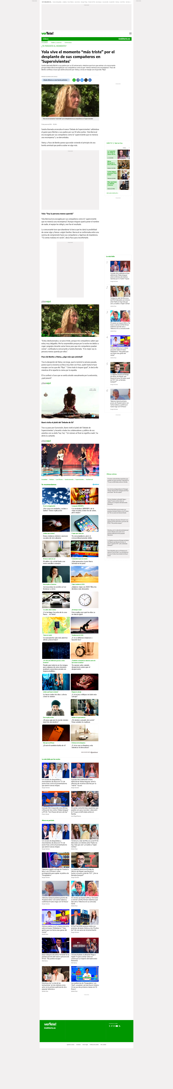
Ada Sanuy (45, 961)
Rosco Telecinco (71, 2)
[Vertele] (50, 1024)
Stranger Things (84, 2)
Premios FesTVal (91, 2)
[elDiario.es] (50, 1028)
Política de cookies (94, 1044)
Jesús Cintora (77, 2)
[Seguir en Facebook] (111, 1026)
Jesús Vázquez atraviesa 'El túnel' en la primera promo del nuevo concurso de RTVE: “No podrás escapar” (55, 957)
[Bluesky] (82, 80)
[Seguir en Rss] (119, 1026)
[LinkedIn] (90, 80)
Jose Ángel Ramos (76, 816)
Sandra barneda (69, 479)
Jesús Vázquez (99, 2)
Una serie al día (105, 2)
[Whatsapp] (74, 80)
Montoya (117, 2)
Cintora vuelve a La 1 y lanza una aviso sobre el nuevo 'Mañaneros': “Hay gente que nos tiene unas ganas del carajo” (55, 929)
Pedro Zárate (45, 814)
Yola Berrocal (89, 479)
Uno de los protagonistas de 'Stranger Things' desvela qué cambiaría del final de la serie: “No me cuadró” (117, 490)
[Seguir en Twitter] (109, 1026)
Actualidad (44, 42)
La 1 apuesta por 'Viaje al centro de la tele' (111, 152)
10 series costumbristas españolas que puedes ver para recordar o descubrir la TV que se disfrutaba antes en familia (84, 811)
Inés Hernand (128, 2)
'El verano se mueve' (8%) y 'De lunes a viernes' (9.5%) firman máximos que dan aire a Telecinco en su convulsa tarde (84, 901)
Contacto (78, 1044)
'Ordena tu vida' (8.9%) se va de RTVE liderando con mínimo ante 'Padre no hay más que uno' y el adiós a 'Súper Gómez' (85, 844)
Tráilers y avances (56, 42)
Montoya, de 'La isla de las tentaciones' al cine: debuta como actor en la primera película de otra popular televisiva (54, 986)
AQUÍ (48, 301)
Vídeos (46, 39)
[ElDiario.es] (124, 39)
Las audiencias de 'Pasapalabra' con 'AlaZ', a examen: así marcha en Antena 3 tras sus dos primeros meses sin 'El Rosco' (85, 986)
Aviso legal (85, 1044)
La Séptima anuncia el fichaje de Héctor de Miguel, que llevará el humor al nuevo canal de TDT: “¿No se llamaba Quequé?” (84, 872)
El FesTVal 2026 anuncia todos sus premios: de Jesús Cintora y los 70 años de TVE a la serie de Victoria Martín (85, 928)
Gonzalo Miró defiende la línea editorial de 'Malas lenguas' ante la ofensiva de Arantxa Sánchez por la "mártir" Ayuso (119, 276)
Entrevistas (68, 42)
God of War (122, 2)
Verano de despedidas (57, 2)
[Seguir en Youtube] (117, 1026)
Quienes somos (70, 1044)
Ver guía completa (112, 193)
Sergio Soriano (46, 787)
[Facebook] (78, 80)
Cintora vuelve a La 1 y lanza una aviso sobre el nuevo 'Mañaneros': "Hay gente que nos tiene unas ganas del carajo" (119, 351)
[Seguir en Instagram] (114, 1026)
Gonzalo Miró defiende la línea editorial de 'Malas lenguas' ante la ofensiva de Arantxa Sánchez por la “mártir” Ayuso (83, 782)
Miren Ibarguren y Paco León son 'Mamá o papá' (111, 163)
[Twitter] (86, 80)
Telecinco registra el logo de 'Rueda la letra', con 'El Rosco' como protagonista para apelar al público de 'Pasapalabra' (55, 872)
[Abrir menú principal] (130, 33)
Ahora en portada (48, 820)
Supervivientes (80, 479)
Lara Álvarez (59, 479)
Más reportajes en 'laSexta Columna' (112, 183)
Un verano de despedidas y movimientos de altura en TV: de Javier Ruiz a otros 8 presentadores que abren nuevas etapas (54, 782)
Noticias (51, 479)
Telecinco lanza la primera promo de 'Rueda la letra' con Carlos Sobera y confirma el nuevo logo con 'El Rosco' (55, 900)
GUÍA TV (114, 143)
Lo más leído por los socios (51, 759)
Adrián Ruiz (74, 849)
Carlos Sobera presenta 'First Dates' (112, 173)
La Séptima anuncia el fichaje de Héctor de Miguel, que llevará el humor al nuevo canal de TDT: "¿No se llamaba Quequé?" (120, 378)
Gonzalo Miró (112, 2)
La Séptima (64, 2)
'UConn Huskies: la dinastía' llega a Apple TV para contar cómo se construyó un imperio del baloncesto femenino (84, 958)
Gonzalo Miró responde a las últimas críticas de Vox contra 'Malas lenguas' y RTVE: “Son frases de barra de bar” (55, 810)
